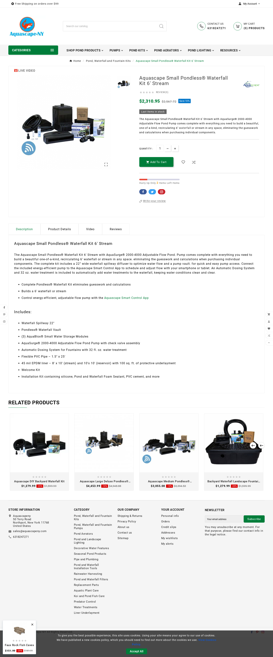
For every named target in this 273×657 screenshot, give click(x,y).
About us (123, 527)
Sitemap (123, 538)
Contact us (125, 532)
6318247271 (21, 537)
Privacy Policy (127, 521)
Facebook (143, 191)
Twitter (152, 191)
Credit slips (168, 527)
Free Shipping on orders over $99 (37, 3)
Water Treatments (86, 607)
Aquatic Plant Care (86, 590)
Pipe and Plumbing (86, 559)
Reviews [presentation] (116, 229)
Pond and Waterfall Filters (91, 579)
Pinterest (161, 191)
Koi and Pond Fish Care (89, 596)
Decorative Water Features (91, 548)
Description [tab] (24, 229)
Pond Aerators (83, 533)
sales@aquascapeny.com (30, 531)
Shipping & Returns (130, 516)
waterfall (185, 127)
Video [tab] (90, 229)
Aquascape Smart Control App (126, 298)
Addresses (168, 532)
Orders (165, 521)
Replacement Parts (86, 585)
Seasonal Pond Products (90, 553)
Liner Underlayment (87, 612)
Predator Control (85, 601)
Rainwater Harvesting (88, 574)
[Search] (161, 26)
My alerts (167, 543)
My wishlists (169, 538)
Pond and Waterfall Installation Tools (86, 566)
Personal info (170, 516)
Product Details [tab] (59, 229)
